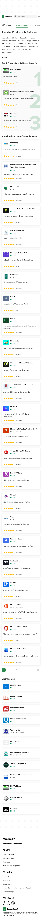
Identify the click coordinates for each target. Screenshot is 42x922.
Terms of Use (7, 880)
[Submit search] (15, 16)
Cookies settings (8, 892)
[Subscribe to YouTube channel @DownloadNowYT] (13, 903)
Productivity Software (22, 25)
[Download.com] (7, 16)
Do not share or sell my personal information (17, 888)
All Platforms (6, 25)
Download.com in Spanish (11, 866)
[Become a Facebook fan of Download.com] (4, 903)
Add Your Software (9, 858)
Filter (4, 57)
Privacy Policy (7, 877)
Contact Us (6, 862)
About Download (8, 854)
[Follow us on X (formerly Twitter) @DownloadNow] (8, 903)
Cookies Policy (7, 884)
